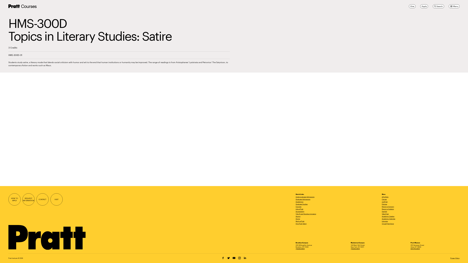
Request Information (28, 199)
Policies (384, 204)
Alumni (298, 216)
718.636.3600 (300, 249)
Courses (29, 6)
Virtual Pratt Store (388, 224)
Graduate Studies (302, 204)
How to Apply (14, 199)
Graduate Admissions (303, 199)
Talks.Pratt (385, 214)
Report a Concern (388, 206)
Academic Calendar (388, 219)
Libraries (385, 221)
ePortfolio (385, 197)
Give (412, 6)
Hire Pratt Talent (301, 224)
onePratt (385, 202)
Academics (299, 202)
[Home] (47, 237)
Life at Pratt (299, 209)
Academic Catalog (388, 216)
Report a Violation (388, 209)
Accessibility (300, 211)
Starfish (384, 211)
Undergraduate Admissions (305, 197)
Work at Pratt (300, 221)
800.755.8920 (415, 249)
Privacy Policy (455, 258)
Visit (56, 199)
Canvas (384, 199)
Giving (298, 219)
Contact (42, 199)
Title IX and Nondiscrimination (306, 214)
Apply (424, 6)
